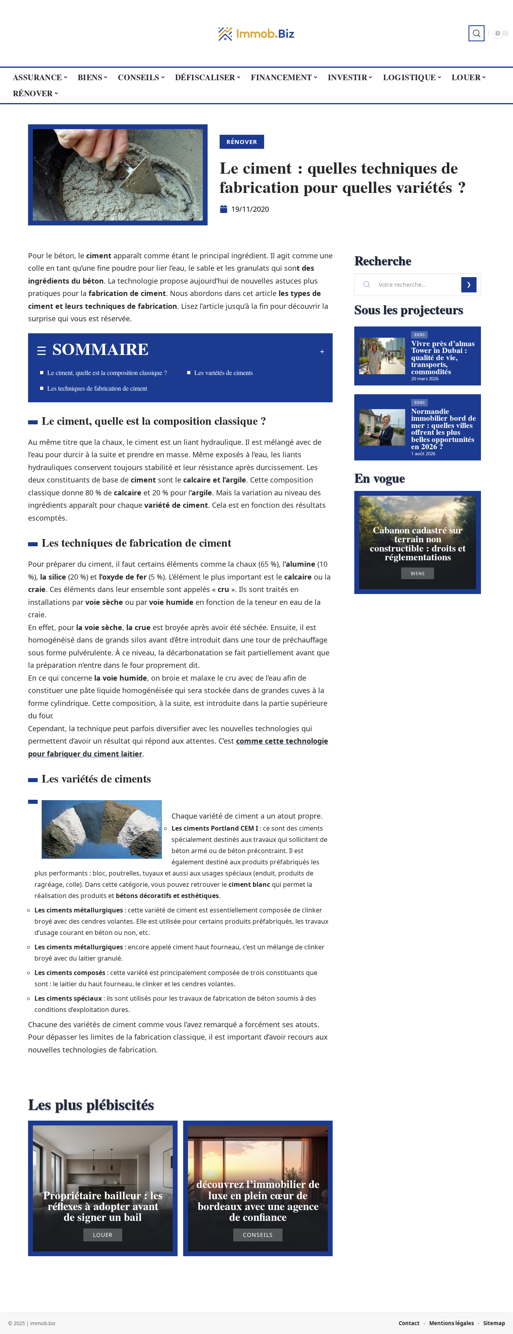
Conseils (258, 1235)
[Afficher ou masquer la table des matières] (236, 351)
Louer (103, 1235)
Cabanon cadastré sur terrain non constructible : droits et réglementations (418, 543)
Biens (419, 334)
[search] (477, 33)
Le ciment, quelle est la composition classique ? (107, 372)
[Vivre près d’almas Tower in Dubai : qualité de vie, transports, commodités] (382, 356)
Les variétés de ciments (223, 372)
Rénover (241, 142)
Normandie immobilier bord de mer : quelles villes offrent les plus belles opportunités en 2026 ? (443, 428)
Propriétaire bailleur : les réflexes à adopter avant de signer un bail (103, 1206)
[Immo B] (256, 33)
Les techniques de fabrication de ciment (97, 388)
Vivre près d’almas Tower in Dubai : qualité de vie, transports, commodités (443, 357)
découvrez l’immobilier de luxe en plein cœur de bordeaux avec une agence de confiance (257, 1200)
